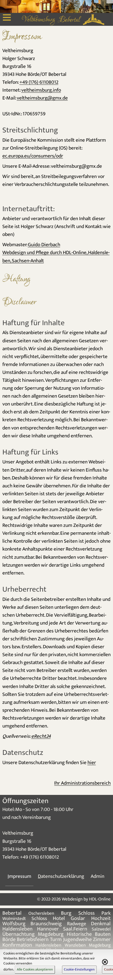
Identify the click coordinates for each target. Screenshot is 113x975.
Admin (97, 876)
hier (92, 762)
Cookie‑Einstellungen (79, 969)
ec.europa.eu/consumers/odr (32, 156)
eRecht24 (41, 736)
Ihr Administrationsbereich (82, 783)
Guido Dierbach (44, 244)
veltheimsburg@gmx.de (42, 98)
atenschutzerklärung (61, 876)
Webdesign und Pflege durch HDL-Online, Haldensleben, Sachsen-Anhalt (56, 256)
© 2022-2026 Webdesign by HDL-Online (74, 899)
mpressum (19, 876)
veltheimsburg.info (41, 90)
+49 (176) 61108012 (38, 82)
